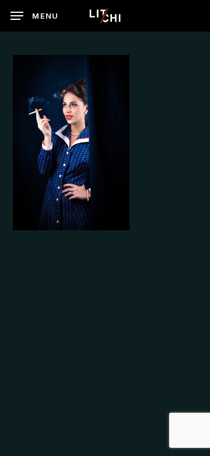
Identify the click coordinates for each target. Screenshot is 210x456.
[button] (34, 16)
